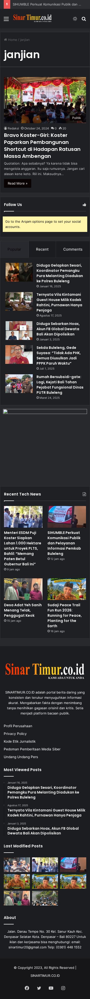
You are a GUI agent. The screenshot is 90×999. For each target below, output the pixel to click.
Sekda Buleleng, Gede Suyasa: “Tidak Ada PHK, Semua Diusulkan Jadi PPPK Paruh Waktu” (58, 355)
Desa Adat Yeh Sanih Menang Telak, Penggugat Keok (23, 610)
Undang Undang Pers (21, 757)
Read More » (18, 183)
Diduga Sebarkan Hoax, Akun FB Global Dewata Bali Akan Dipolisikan (58, 329)
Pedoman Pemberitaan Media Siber (32, 749)
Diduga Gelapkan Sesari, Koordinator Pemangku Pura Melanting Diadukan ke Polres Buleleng (59, 273)
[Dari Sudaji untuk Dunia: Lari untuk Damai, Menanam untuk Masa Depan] (17, 881)
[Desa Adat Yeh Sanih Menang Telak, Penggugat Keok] (23, 589)
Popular (14, 249)
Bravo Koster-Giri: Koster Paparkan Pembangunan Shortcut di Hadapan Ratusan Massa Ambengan (42, 146)
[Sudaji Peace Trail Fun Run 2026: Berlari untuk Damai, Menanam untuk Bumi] (45, 881)
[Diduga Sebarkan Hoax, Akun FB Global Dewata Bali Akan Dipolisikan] (19, 330)
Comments (72, 249)
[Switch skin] (75, 20)
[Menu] (6, 20)
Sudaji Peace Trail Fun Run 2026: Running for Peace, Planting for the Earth (65, 615)
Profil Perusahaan (18, 726)
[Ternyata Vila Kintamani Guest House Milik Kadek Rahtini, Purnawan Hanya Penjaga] (19, 301)
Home (12, 40)
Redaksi (13, 128)
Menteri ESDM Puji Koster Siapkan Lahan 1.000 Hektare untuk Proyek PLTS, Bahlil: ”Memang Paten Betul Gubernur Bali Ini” (22, 548)
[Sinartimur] (32, 18)
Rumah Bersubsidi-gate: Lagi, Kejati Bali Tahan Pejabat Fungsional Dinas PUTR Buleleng (60, 384)
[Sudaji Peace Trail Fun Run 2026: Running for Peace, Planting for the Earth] (67, 589)
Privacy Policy (15, 734)
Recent (42, 249)
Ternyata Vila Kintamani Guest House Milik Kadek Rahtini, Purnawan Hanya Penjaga (59, 302)
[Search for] (83, 20)
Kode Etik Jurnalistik (20, 741)
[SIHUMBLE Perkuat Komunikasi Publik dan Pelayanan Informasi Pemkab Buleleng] (67, 517)
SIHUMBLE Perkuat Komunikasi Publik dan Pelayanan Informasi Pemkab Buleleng (64, 543)
